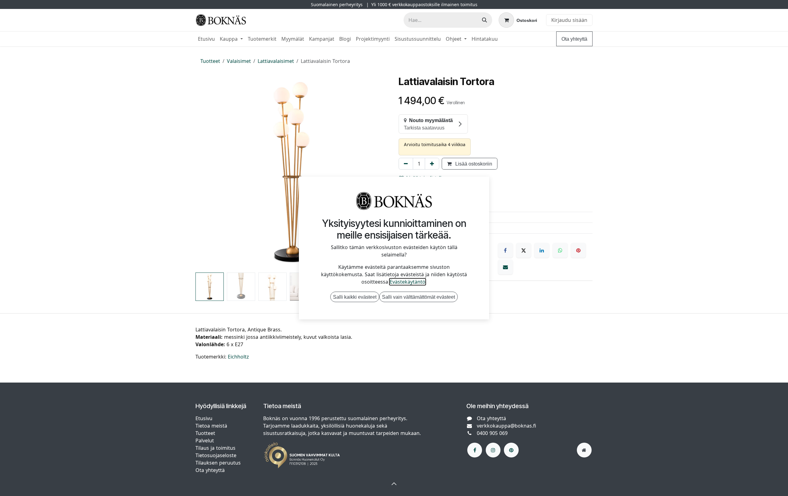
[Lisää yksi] (432, 164)
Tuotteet (210, 61)
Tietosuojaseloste (216, 455)
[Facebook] (505, 250)
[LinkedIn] (541, 250)
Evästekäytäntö (407, 282)
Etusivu (203, 418)
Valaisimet (239, 61)
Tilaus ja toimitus (215, 448)
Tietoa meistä (211, 426)
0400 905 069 (492, 433)
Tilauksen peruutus (218, 463)
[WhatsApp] (560, 250)
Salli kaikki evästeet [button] (354, 297)
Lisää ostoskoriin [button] (473, 164)
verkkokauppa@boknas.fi (506, 426)
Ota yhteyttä (574, 39)
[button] (205, 173)
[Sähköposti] (505, 267)
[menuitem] (206, 39)
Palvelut (204, 440)
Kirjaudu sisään (569, 20)
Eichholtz (238, 357)
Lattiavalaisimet (276, 61)
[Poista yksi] (406, 164)
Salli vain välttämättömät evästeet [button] (418, 297)
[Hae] (484, 20)
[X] (523, 250)
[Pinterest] (578, 250)
